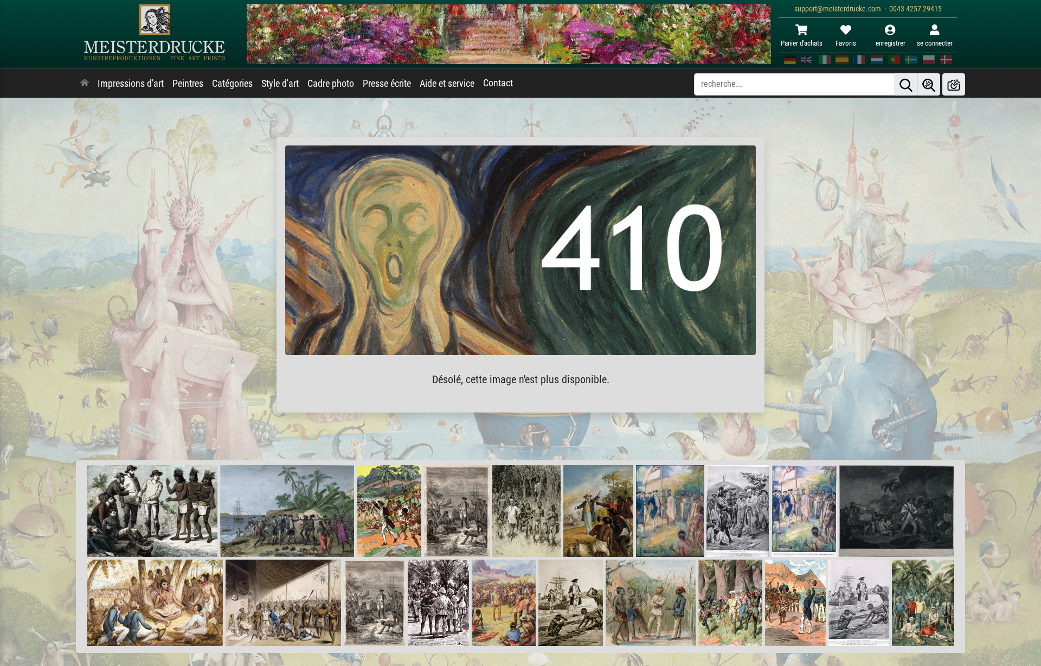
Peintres (187, 83)
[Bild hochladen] (953, 84)
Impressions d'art (131, 83)
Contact (498, 83)
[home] (84, 83)
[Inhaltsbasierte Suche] (928, 84)
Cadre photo (330, 83)
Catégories (232, 83)
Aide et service (447, 83)
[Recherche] (906, 84)
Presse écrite (387, 83)
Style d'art (280, 83)
